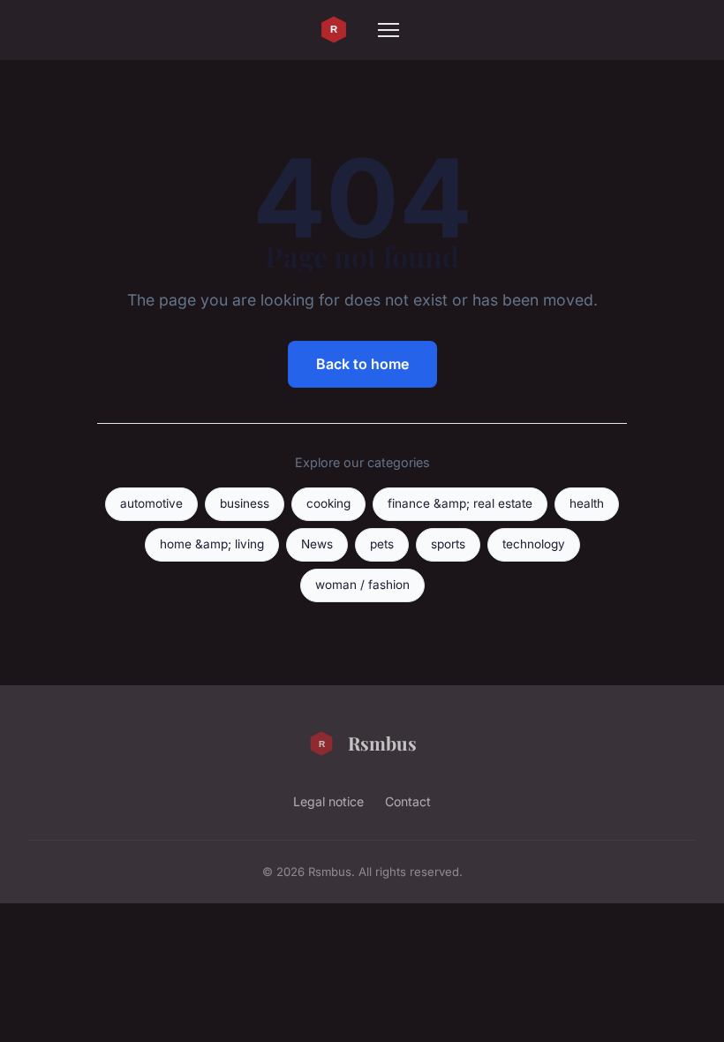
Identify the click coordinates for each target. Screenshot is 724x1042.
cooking (328, 503)
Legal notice (328, 801)
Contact (408, 801)
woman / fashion (362, 585)
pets (382, 544)
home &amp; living (212, 544)
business (244, 503)
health (586, 503)
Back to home (362, 364)
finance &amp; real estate (460, 503)
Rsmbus (382, 742)
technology (533, 544)
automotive (151, 503)
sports (448, 544)
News (317, 544)
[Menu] (388, 30)
